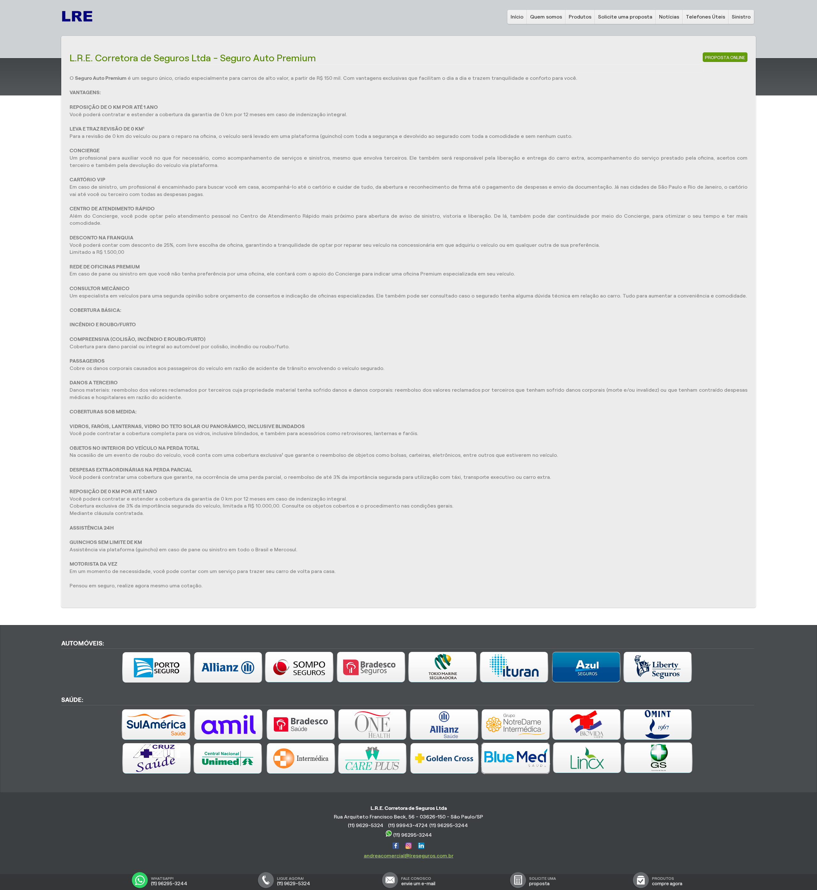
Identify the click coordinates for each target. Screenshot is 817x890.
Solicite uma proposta (625, 16)
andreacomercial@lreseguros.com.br (408, 855)
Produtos (580, 16)
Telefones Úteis (705, 16)
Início (517, 16)
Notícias (669, 16)
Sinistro (741, 16)
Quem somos (546, 16)
